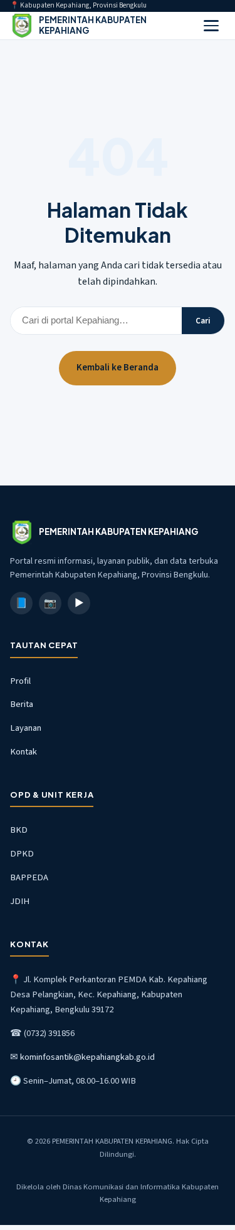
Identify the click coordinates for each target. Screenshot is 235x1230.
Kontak (23, 751)
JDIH (19, 901)
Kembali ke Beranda (117, 367)
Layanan (25, 727)
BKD (19, 829)
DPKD (22, 853)
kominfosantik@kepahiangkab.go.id (87, 1057)
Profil (20, 681)
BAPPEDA (29, 877)
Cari (203, 321)
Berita (21, 704)
